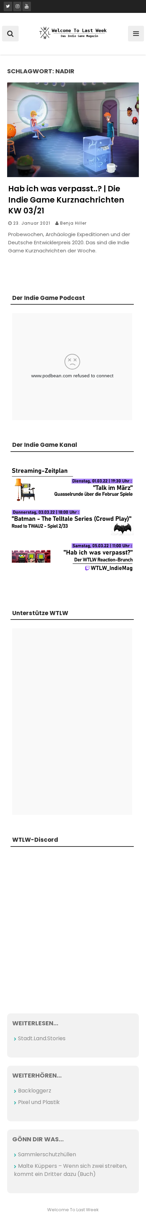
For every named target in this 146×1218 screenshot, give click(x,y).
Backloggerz (34, 1091)
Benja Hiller (73, 223)
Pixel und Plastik (39, 1102)
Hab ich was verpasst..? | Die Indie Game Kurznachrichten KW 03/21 (66, 199)
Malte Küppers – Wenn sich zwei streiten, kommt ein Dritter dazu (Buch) (70, 1170)
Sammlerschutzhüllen (47, 1154)
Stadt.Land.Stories (42, 1038)
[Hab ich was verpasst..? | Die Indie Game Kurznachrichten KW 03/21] (73, 175)
